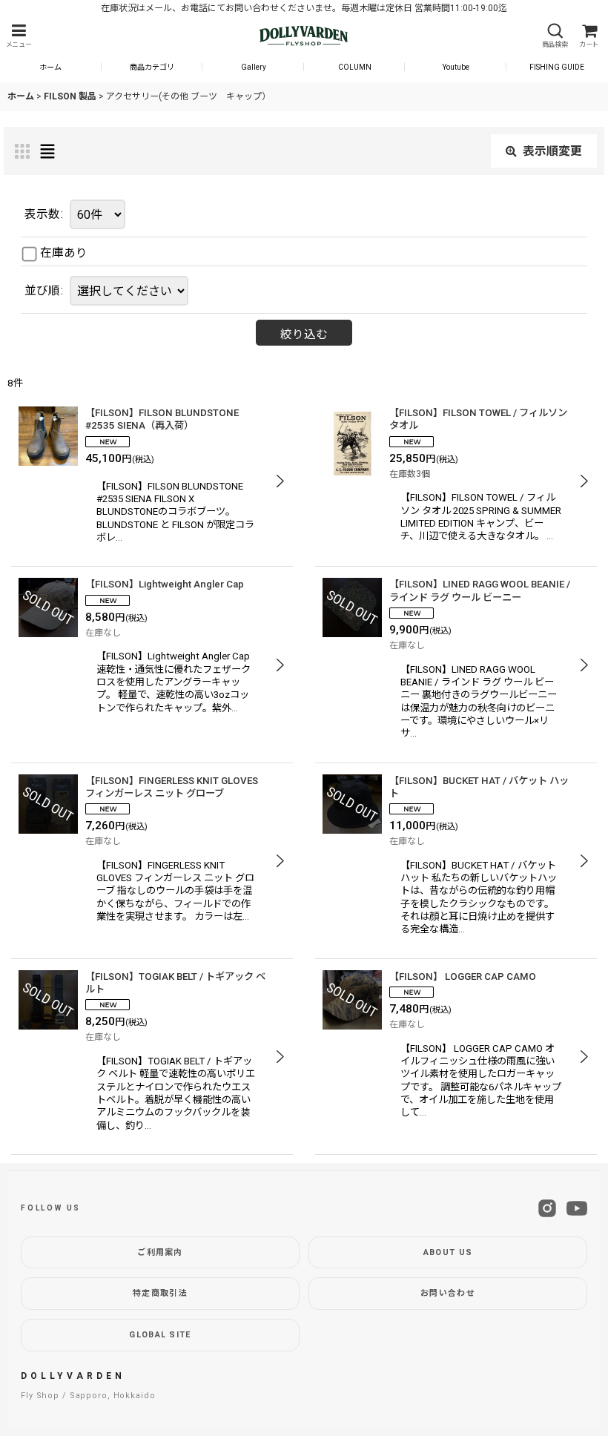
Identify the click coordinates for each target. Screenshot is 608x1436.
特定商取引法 (160, 1293)
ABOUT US (448, 1252)
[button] (18, 36)
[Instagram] (547, 1208)
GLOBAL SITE (160, 1335)
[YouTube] (576, 1208)
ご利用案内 (160, 1252)
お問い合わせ (447, 1293)
